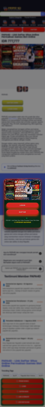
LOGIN (22, 205)
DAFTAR (22, 212)
